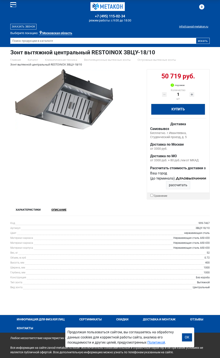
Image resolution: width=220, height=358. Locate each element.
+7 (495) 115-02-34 (110, 16)
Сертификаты (90, 319)
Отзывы (196, 319)
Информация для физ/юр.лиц (41, 319)
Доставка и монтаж (159, 319)
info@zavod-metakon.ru (193, 26)
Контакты (25, 328)
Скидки (122, 319)
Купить (178, 109)
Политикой (156, 342)
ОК (187, 337)
